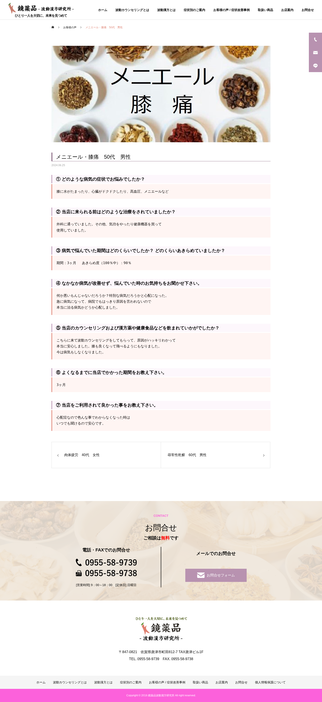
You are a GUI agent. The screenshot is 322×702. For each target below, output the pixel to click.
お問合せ (308, 10)
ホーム (102, 10)
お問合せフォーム (221, 575)
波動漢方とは (166, 10)
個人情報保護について (270, 682)
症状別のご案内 (194, 10)
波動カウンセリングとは (132, 10)
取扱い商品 (265, 10)
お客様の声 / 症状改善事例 (231, 10)
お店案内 (287, 10)
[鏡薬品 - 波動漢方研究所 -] (41, 8)
